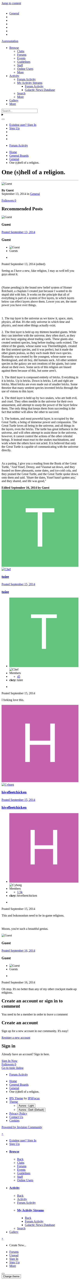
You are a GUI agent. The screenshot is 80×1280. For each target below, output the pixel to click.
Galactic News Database (40, 89)
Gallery (13, 100)
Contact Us (16, 1117)
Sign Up (14, 128)
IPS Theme (16, 1098)
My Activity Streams (29, 82)
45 (18, 676)
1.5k (20, 892)
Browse (14, 47)
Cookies (14, 1120)
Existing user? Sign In (22, 124)
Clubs (20, 51)
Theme (13, 1101)
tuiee (5, 577)
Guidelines (23, 61)
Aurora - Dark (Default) (31, 1109)
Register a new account (16, 1037)
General (35, 193)
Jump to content (11, 3)
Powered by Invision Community (22, 1127)
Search (21, 93)
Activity (14, 75)
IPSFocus (34, 1098)
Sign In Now (9, 1060)
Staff (20, 65)
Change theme (11, 1276)
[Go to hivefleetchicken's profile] (40, 781)
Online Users (25, 68)
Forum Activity (26, 79)
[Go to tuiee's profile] (40, 565)
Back (20, 1159)
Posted (18, 232)
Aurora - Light (26, 1105)
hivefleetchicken (14, 792)
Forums (21, 54)
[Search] (3, 119)
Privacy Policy (18, 1113)
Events (21, 58)
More (20, 72)
